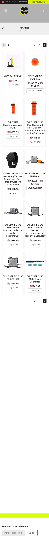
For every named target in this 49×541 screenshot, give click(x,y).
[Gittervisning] (4, 45)
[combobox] (5, 2)
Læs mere (13, 193)
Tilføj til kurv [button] (13, 85)
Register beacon (38, 2)
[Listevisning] (9, 45)
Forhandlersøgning (19, 2)
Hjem (21, 31)
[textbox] (5, 2)
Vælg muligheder (35, 91)
